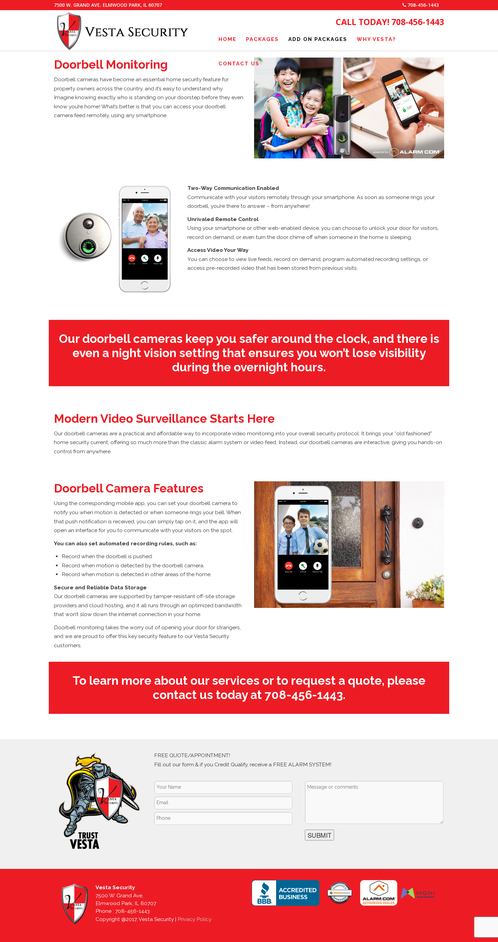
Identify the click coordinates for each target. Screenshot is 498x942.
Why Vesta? (376, 39)
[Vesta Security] (122, 48)
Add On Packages (317, 39)
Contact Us (239, 64)
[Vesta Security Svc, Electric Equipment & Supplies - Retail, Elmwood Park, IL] (285, 893)
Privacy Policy (194, 919)
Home (227, 39)
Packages (262, 39)
